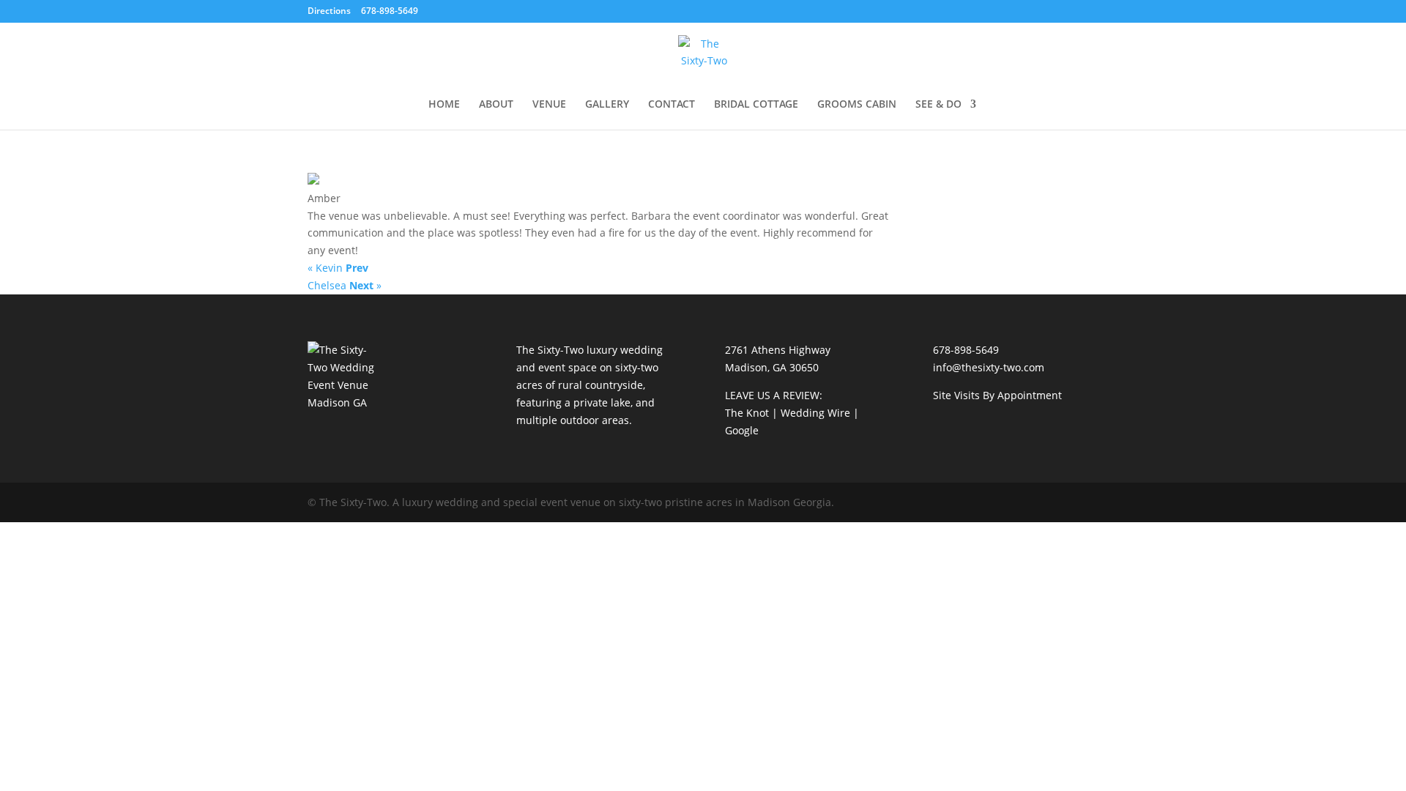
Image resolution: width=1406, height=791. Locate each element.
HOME (444, 105)
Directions (329, 10)
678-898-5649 (966, 350)
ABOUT (496, 105)
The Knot (747, 413)
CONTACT (671, 105)
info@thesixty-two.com (988, 367)
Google (742, 430)
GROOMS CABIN (856, 105)
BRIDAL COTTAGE (756, 105)
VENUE (549, 105)
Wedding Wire (815, 413)
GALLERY (607, 105)
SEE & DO (938, 105)
